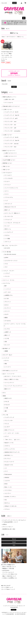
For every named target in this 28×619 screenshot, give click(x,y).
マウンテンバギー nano (10, 121)
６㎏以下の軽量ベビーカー (9, 160)
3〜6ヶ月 (7, 401)
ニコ (6, 468)
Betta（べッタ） (8, 487)
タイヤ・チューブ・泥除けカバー (12, 213)
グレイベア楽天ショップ (7, 587)
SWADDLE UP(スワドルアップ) (12, 452)
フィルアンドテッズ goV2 (11, 118)
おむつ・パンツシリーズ (8, 373)
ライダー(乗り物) (7, 251)
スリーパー (7, 311)
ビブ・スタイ (8, 292)
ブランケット (8, 301)
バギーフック (8, 241)
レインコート (8, 366)
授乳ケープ (7, 335)
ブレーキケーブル (9, 216)
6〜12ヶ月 (7, 404)
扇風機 (6, 351)
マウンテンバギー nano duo (11, 143)
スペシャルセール (9, 102)
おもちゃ (7, 304)
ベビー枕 (7, 338)
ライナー (7, 194)
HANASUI (7, 477)
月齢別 (4, 395)
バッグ (6, 200)
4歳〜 (6, 411)
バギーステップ (8, 203)
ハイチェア (7, 273)
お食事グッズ (8, 332)
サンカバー (7, 181)
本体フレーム (8, 229)
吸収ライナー (8, 389)
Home (3, 36)
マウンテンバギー (9, 420)
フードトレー (8, 184)
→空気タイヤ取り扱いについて (8, 566)
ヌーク (6, 471)
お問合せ (5, 524)
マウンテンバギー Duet (10, 146)
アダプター (7, 235)
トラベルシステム (9, 197)
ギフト (4, 392)
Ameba (14, 545)
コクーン (7, 191)
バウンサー (7, 276)
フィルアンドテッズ (9, 417)
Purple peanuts (8, 474)
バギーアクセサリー (11, 36)
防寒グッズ (7, 210)
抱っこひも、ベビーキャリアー (10, 245)
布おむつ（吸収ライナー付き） (12, 379)
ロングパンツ (8, 308)
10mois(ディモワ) (9, 464)
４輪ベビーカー (6, 169)
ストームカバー (8, 175)
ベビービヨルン (8, 490)
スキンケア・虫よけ (7, 354)
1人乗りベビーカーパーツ (11, 153)
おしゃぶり (7, 344)
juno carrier (7, 248)
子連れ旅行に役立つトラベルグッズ (11, 106)
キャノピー (7, 225)
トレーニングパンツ (9, 382)
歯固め (6, 317)
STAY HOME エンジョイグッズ (10, 370)
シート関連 (7, 238)
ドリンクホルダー (9, 178)
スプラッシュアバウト (10, 449)
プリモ (6, 263)
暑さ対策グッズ (6, 348)
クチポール (7, 445)
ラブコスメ (7, 509)
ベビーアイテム (6, 283)
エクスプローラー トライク (11, 260)
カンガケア (7, 426)
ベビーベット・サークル (8, 280)
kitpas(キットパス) (9, 442)
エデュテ (7, 436)
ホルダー (7, 314)
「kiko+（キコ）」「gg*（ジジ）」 (13, 439)
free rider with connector (10, 254)
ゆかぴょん (7, 503)
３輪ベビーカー (6, 166)
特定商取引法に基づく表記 (9, 529)
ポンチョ (7, 360)
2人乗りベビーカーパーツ (11, 156)
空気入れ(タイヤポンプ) (10, 206)
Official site (14, 539)
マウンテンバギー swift (10, 127)
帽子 (6, 285)
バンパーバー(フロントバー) (11, 187)
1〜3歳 (6, 407)
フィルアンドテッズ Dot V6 (11, 112)
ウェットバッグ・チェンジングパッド (13, 385)
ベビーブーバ (8, 493)
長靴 (6, 363)
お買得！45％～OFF (9, 99)
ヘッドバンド (8, 289)
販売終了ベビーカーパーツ (9, 150)
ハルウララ (7, 480)
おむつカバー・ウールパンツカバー (13, 376)
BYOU (6, 483)
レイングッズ (6, 358)
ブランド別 (5, 414)
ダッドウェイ (8, 458)
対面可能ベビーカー (7, 163)
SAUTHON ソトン (9, 455)
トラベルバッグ (8, 219)
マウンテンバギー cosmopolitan (12, 131)
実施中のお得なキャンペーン (9, 96)
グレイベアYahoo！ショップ (8, 589)
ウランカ (7, 423)
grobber (6, 257)
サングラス (7, 328)
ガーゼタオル (8, 320)
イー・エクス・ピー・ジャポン (12, 433)
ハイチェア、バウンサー (8, 270)
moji (5, 499)
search (14, 3)
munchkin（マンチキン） (10, 496)
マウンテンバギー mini (10, 124)
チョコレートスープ (9, 461)
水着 (6, 341)
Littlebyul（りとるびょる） (11, 506)
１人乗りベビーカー (7, 109)
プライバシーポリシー (8, 526)
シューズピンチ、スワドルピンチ (12, 222)
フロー (6, 267)
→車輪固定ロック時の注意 (7, 568)
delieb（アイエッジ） (10, 430)
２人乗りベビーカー (7, 134)
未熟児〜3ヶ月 (8, 398)
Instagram (14, 542)
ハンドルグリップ (9, 232)
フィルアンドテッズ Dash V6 (12, 115)
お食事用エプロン (9, 295)
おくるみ (7, 298)
